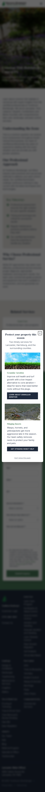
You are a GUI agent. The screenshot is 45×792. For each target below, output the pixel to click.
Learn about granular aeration (19, 396)
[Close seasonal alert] (40, 333)
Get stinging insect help (22, 449)
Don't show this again (22, 458)
